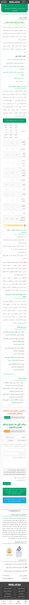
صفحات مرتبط (19, 81)
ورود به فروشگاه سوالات (9, 374)
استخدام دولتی (21, 588)
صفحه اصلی (24, 14)
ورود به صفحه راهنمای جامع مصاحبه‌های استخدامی (16, 367)
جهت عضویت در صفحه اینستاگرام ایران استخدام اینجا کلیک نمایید (14, 500)
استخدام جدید (21, 596)
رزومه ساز (21, 594)
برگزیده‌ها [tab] (11, 440)
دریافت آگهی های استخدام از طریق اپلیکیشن (14, 564)
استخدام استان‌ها (8, 591)
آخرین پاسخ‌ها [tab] (9, 437)
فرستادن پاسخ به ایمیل (19, 478)
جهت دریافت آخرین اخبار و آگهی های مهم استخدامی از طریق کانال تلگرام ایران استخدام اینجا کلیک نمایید (14, 492)
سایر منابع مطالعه (18, 78)
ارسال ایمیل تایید (20, 480)
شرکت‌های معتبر (7, 596)
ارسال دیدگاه (7, 483)
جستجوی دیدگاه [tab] (22, 440)
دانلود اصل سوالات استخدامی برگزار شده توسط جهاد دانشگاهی (13, 341)
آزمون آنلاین (8, 594)
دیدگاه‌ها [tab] (24, 437)
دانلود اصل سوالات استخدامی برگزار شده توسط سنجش (13, 333)
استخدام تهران (21, 591)
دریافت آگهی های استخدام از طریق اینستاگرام (15, 571)
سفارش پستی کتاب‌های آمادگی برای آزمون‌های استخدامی (14, 351)
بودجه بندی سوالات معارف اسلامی (14, 63)
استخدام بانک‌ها (7, 588)
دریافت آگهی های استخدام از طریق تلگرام (15, 567)
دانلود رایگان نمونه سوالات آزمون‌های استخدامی (14, 359)
